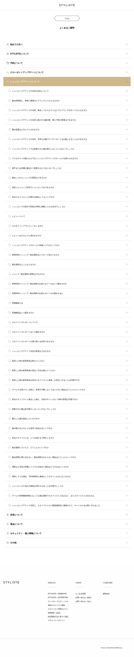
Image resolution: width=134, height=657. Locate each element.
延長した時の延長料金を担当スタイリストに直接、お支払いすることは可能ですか (46, 380)
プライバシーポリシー (56, 620)
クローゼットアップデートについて (27, 72)
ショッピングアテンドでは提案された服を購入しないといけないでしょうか (43, 148)
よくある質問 (81, 593)
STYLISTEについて (19, 53)
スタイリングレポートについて (25, 322)
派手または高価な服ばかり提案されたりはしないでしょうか (37, 168)
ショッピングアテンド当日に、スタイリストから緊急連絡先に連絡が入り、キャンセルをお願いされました (56, 505)
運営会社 (106, 593)
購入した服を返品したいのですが (26, 418)
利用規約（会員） (55, 612)
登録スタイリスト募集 (56, 605)
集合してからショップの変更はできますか (29, 177)
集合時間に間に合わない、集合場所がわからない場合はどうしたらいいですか (44, 457)
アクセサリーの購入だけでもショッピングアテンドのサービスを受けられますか (45, 158)
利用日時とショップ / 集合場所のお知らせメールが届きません (37, 293)
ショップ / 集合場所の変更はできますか (28, 274)
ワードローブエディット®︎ (58, 601)
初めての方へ (16, 44)
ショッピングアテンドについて (25, 81)
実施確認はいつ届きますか (23, 312)
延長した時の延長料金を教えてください (28, 360)
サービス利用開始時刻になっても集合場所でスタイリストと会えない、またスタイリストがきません (53, 495)
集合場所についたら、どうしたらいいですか (30, 447)
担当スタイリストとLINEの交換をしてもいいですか (33, 197)
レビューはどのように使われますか (26, 235)
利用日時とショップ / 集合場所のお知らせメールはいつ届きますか (39, 283)
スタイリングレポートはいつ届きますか (28, 331)
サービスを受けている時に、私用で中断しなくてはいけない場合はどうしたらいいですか (48, 389)
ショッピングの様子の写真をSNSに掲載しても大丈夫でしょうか (38, 206)
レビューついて (18, 216)
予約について (16, 62)
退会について (16, 523)
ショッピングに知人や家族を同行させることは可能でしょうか (37, 486)
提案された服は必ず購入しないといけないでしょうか (34, 409)
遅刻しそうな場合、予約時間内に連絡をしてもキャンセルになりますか (41, 476)
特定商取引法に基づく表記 (58, 616)
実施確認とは (17, 303)
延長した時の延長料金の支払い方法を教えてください (34, 370)
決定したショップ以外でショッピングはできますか (33, 187)
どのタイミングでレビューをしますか (27, 225)
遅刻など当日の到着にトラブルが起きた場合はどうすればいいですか (40, 466)
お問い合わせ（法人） (84, 601)
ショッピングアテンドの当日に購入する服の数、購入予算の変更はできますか (44, 119)
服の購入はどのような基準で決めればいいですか (32, 428)
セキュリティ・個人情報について (26, 533)
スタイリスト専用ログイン (58, 609)
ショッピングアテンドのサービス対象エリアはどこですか (36, 245)
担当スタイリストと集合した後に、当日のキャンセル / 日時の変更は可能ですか (45, 399)
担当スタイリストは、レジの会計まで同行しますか (33, 437)
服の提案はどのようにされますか (26, 129)
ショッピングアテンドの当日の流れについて (30, 91)
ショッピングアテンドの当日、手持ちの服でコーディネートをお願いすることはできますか (49, 139)
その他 (13, 542)
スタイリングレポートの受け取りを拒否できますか (33, 341)
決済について (16, 514)
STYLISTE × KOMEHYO (57, 593)
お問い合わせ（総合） (84, 597)
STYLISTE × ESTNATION (58, 597)
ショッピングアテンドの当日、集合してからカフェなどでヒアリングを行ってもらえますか (49, 110)
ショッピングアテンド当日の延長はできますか (31, 351)
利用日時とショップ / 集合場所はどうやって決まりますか (35, 254)
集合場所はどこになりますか (24, 264)
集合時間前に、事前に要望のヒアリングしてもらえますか (36, 100)
